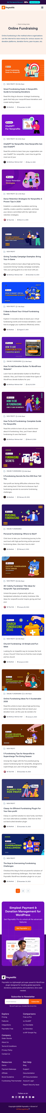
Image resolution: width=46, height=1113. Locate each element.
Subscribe (35, 1001)
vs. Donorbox (28, 1029)
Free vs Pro (27, 1017)
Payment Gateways (9, 1069)
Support (26, 1069)
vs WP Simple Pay (29, 1032)
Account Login (28, 1081)
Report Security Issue (31, 1085)
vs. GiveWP (27, 1021)
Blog (24, 1065)
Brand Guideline (8, 1077)
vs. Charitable (28, 1025)
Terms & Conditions (9, 1046)
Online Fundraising (14, 361)
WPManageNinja (22, 1109)
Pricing (4, 1017)
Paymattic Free (7, 1029)
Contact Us (6, 1054)
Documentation (29, 1073)
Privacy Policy (7, 1050)
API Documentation (30, 1077)
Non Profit (11, 84)
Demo (4, 1065)
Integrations (6, 1025)
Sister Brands (7, 1038)
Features (5, 1021)
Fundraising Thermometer (12, 1081)
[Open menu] (42, 7)
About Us (5, 1042)
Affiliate (4, 1073)
